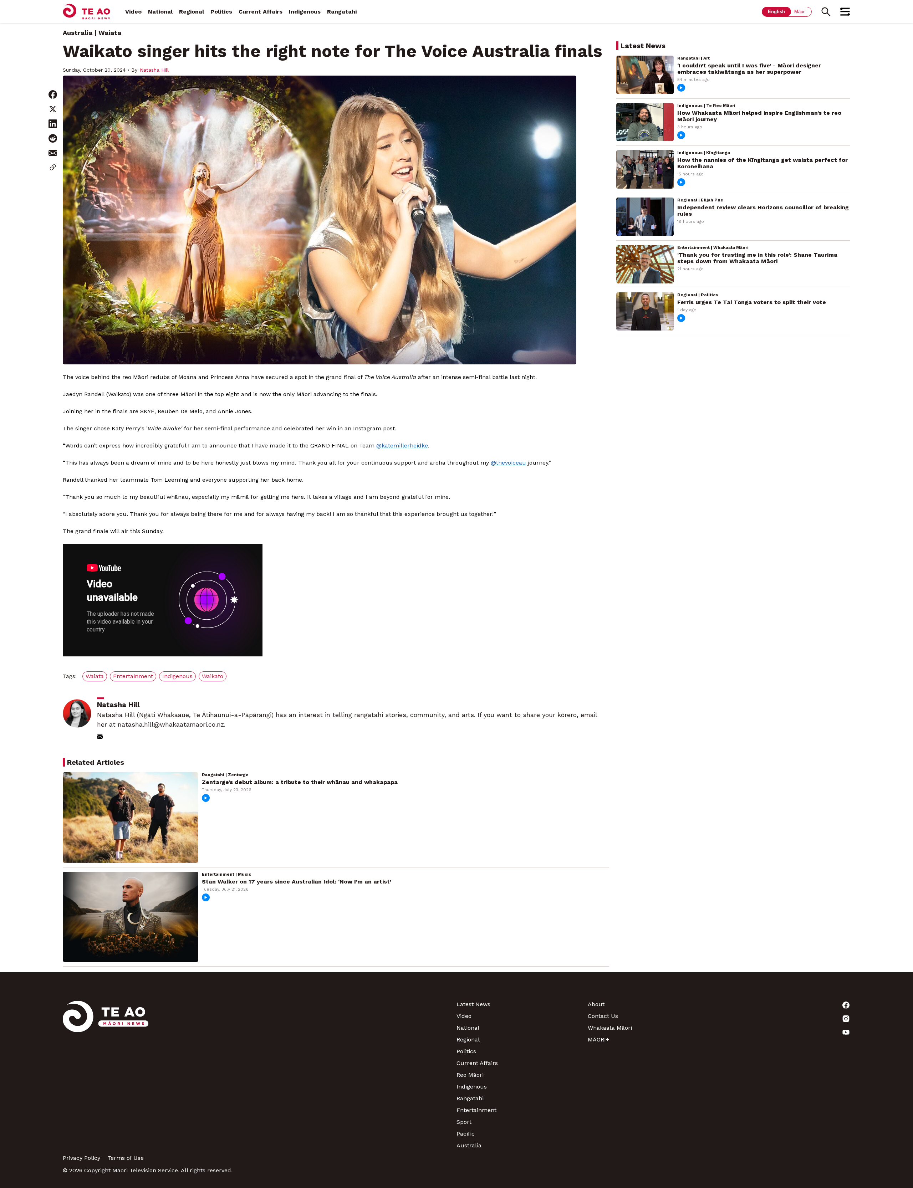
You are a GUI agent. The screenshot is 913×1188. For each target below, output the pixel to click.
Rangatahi (342, 11)
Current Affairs (260, 11)
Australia (77, 32)
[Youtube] (784, 1032)
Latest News (473, 1004)
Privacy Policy (81, 1157)
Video (133, 11)
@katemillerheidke (402, 445)
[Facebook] (784, 1005)
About (596, 1004)
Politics (221, 11)
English (776, 11)
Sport (463, 1121)
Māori (800, 11)
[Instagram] (784, 1018)
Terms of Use (125, 1157)
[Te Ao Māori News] (105, 1075)
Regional (191, 11)
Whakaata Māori (610, 1027)
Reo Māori (470, 1074)
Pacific (465, 1133)
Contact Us (603, 1016)
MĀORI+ (598, 1039)
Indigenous (305, 11)
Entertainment (476, 1110)
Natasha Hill (154, 70)
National (160, 11)
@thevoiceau (508, 462)
